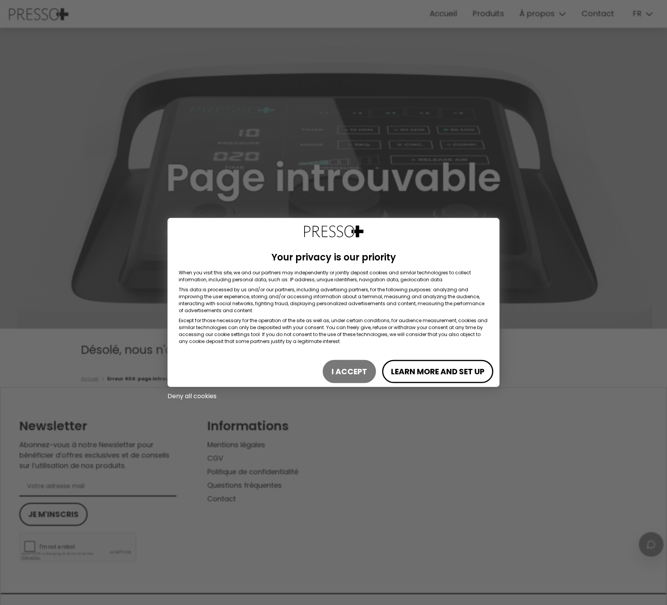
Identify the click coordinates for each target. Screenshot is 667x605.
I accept (349, 371)
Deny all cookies (192, 396)
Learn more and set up (437, 371)
